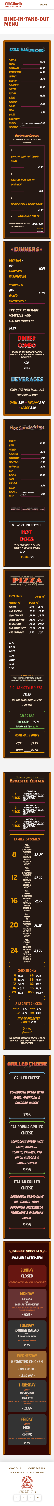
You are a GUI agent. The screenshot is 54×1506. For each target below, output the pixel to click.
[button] (43, 4)
